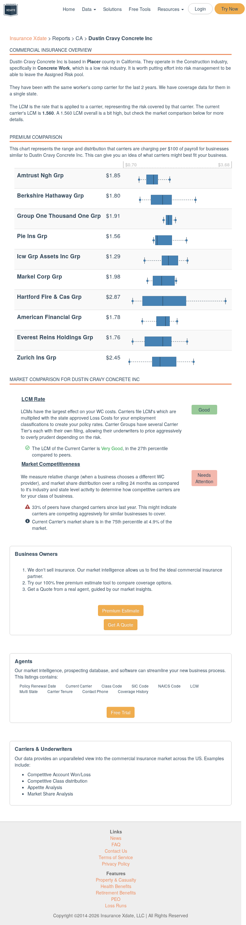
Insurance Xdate (28, 38)
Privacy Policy (116, 863)
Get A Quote (120, 624)
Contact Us (116, 851)
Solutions (112, 9)
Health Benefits (116, 886)
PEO (115, 899)
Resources (169, 9)
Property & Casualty (116, 879)
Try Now (229, 8)
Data (87, 9)
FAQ (115, 844)
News (115, 838)
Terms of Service (116, 857)
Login (200, 8)
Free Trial (120, 712)
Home (69, 9)
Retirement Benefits (116, 892)
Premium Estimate (120, 610)
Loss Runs (116, 905)
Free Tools (140, 9)
